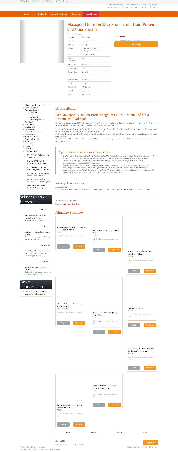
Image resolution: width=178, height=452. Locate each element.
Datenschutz (153, 447)
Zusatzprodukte (30, 151)
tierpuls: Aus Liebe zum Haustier (36, 291)
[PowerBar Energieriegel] (142, 293)
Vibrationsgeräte (35, 120)
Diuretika (28, 122)
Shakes (27, 144)
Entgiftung (28, 127)
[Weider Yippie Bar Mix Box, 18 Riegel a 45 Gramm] (107, 223)
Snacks (27, 146)
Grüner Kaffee (30, 134)
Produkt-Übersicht (40, 14)
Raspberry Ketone (31, 139)
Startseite (27, 14)
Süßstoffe (28, 149)
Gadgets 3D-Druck (90, 14)
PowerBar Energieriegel (136, 308)
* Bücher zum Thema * (33, 105)
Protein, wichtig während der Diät (67, 204)
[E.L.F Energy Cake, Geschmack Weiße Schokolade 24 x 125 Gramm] (142, 340)
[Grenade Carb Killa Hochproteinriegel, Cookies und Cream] (71, 390)
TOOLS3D (34, 449)
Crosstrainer (34, 112)
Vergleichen (136, 44)
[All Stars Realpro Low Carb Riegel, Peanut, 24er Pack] (71, 291)
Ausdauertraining (31, 110)
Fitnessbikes (34, 115)
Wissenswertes (76, 14)
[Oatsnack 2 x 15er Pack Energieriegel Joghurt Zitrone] (107, 295)
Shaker (27, 141)
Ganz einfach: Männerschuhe (35, 294)
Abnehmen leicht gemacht (39, 447)
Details (63, 246)
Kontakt (144, 447)
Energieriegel (86, 37)
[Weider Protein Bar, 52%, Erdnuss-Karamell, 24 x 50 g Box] (107, 380)
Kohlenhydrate (30, 137)
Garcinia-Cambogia (31, 132)
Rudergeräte (34, 117)
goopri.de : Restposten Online (51, 449)
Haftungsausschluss (133, 447)
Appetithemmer (30, 107)
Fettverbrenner (30, 129)
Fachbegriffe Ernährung (58, 14)
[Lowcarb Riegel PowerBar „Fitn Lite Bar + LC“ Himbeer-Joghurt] (71, 221)
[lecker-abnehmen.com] (42, 7)
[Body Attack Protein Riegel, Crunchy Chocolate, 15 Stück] (142, 233)
